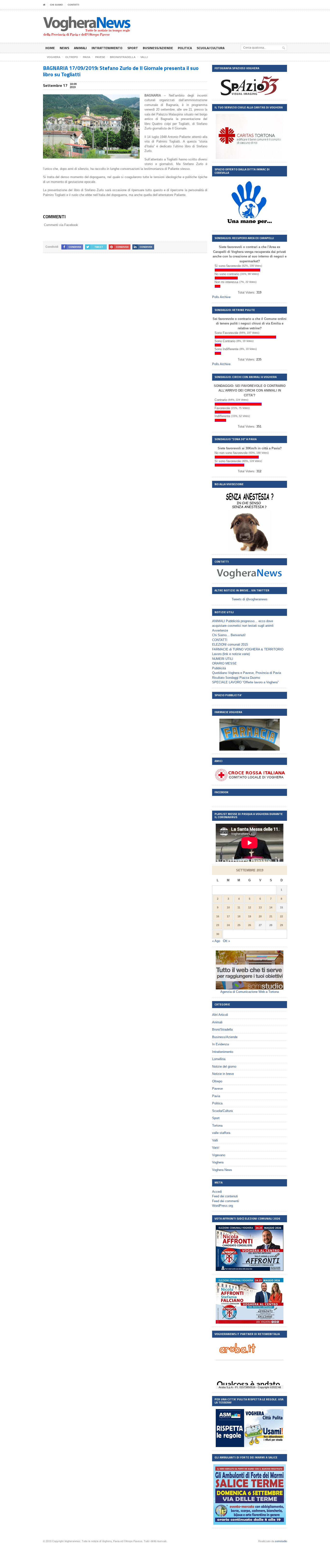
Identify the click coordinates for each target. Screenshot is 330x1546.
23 (217, 925)
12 (249, 907)
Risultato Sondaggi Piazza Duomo (236, 677)
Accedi (217, 1191)
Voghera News (222, 1170)
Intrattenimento (107, 47)
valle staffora (221, 1133)
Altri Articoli (220, 1015)
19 (249, 916)
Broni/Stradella (222, 1029)
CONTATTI (73, 4)
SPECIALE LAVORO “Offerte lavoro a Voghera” (245, 682)
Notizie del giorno (224, 1066)
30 (217, 934)
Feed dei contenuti (225, 1196)
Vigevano (218, 1155)
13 (260, 907)
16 (217, 916)
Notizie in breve (223, 1074)
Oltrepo (217, 1081)
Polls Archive (221, 297)
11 (238, 907)
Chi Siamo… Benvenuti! (229, 635)
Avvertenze (220, 630)
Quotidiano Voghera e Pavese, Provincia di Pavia (246, 673)
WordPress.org (222, 1205)
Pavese (217, 1088)
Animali (80, 47)
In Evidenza (220, 1044)
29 (281, 925)
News (64, 47)
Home (50, 47)
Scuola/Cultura (210, 47)
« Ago (216, 941)
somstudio (281, 1541)
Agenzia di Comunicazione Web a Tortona (249, 992)
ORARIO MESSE (224, 663)
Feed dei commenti (225, 1201)
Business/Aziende (158, 47)
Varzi (215, 1147)
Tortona (217, 1125)
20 (260, 916)
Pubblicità (219, 668)
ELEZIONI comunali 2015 (230, 644)
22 (281, 916)
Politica (185, 47)
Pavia (216, 1096)
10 (228, 907)
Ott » (226, 941)
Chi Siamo (56, 4)
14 (270, 907)
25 (238, 925)
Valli (215, 1140)
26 (249, 925)
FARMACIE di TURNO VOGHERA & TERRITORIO (247, 649)
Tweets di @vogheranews (249, 599)
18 (238, 916)
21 (270, 916)
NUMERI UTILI (222, 659)
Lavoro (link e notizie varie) (231, 654)
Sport (132, 47)
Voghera (217, 1162)
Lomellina (218, 1059)
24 (228, 925)
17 (228, 916)
